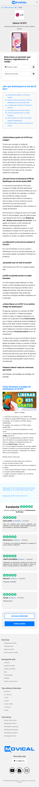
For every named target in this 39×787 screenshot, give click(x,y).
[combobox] (18, 67)
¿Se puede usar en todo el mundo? (18, 110)
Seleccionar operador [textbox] (11, 74)
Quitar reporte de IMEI (11, 652)
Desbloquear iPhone (10, 723)
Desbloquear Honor (10, 736)
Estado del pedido (9, 669)
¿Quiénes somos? (9, 665)
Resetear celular (9, 649)
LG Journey (7, 694)
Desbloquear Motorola (11, 729)
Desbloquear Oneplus (11, 733)
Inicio (3, 7)
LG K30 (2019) (8, 704)
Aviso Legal (32, 780)
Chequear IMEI (8, 646)
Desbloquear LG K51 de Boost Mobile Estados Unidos (19, 488)
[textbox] (18, 67)
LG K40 (6, 701)
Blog (5, 672)
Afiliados (6, 678)
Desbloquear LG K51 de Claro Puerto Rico (15, 496)
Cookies (19, 782)
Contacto (7, 662)
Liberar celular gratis (10, 720)
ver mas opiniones (19, 616)
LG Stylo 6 (7, 707)
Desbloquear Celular (10, 643)
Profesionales (8, 675)
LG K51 (6, 697)
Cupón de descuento (10, 681)
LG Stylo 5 (7, 691)
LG (17, 7)
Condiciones (24, 780)
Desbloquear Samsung (11, 726)
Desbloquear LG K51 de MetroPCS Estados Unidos (18, 490)
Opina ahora (19, 624)
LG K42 (6, 710)
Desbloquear (10, 7)
